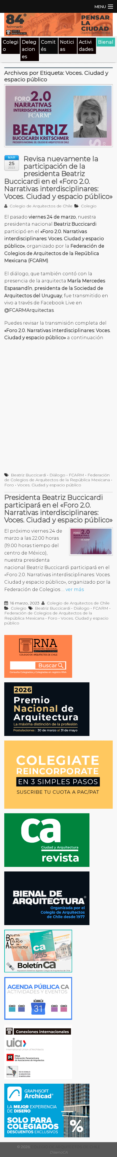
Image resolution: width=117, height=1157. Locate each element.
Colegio (10, 45)
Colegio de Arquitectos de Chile (40, 206)
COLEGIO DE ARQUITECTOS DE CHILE (65, 1147)
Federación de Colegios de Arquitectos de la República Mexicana (57, 477)
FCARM (76, 475)
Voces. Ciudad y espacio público (49, 485)
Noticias (67, 45)
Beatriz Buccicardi (28, 475)
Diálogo (57, 475)
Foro (9, 485)
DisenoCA (59, 1152)
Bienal (105, 42)
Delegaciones (29, 49)
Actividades (86, 45)
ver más (75, 589)
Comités (48, 45)
